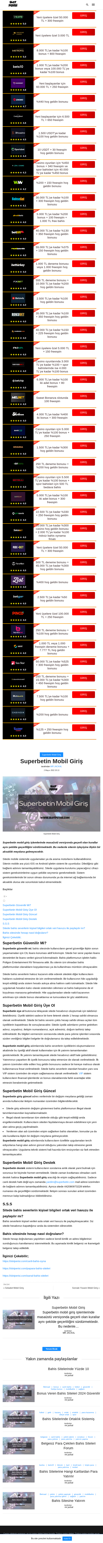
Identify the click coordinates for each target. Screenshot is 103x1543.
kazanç (58, 1412)
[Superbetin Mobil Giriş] (19, 1319)
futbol (77, 1387)
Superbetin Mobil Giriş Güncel (20, 914)
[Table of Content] (51, 896)
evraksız (80, 1437)
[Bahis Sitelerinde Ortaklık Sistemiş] (19, 1419)
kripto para (89, 1465)
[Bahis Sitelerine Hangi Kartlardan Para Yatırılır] (19, 1473)
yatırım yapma (82, 1439)
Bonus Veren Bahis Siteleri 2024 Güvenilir (68, 1393)
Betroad (46, 1387)
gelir (49, 1412)
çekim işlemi (69, 1437)
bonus (56, 1387)
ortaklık (75, 1412)
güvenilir (86, 1387)
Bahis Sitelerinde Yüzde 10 (68, 1369)
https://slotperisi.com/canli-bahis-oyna (24, 1261)
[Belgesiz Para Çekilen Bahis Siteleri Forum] (19, 1445)
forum (90, 1437)
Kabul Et (67, 1539)
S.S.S (6, 923)
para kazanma (88, 1412)
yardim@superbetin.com (60, 1182)
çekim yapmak (64, 1494)
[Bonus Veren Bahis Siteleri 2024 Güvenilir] (19, 1393)
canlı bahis (66, 1387)
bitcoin (60, 1465)
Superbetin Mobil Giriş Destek (20, 919)
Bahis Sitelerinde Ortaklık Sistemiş (68, 1419)
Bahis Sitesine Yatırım (68, 1501)
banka (42, 1465)
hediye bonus (56, 1389)
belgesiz (44, 1437)
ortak (66, 1412)
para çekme (53, 1439)
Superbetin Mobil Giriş (51, 755)
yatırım (82, 1496)
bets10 (51, 1465)
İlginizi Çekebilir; (12, 937)
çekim (52, 1494)
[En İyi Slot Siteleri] (13, 4)
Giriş (83, 15)
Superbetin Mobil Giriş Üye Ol (20, 909)
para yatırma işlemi (58, 1496)
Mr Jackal (56, 766)
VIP (81, 1073)
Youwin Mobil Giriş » (86, 1288)
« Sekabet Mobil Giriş (13, 1288)
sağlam (81, 1389)
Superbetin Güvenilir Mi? (17, 905)
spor (74, 1414)
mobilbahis (70, 1389)
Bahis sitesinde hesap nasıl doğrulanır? (25, 932)
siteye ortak (64, 1414)
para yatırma (66, 1439)
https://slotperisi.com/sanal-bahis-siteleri (25, 1275)
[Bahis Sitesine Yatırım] (19, 1500)
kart (67, 1465)
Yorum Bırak (51, 1349)
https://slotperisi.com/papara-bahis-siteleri (26, 1268)
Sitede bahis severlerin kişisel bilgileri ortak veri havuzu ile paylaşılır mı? (44, 928)
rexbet (75, 1467)
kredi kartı (77, 1465)
